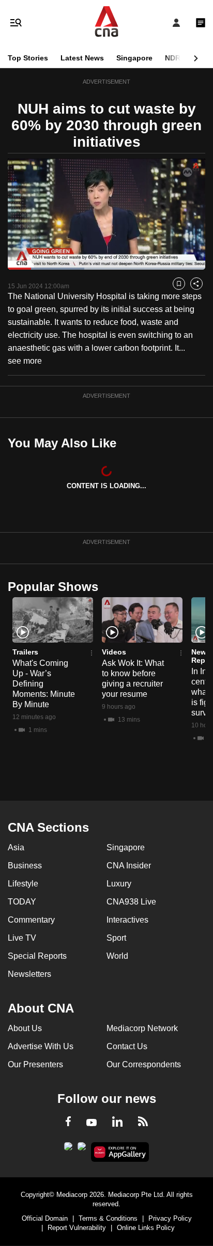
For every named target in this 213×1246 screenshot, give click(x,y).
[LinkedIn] (117, 1123)
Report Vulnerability (77, 1228)
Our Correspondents (143, 1064)
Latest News (82, 58)
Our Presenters (35, 1064)
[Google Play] (68, 1149)
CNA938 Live (131, 901)
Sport (116, 937)
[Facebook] (68, 1123)
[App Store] (82, 1149)
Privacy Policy (170, 1218)
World (117, 956)
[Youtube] (91, 1123)
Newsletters (29, 974)
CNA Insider (128, 865)
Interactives (127, 919)
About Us (25, 1028)
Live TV (22, 937)
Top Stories (28, 58)
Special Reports (37, 956)
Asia (16, 847)
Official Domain (45, 1218)
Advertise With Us (40, 1046)
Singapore (134, 58)
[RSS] (143, 1123)
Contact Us (126, 1046)
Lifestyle (23, 883)
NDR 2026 (182, 58)
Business (25, 865)
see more (25, 360)
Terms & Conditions (108, 1218)
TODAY (22, 901)
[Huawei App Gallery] (120, 1152)
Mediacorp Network (142, 1028)
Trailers (25, 652)
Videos (114, 652)
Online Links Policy (146, 1228)
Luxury (118, 883)
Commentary (31, 919)
